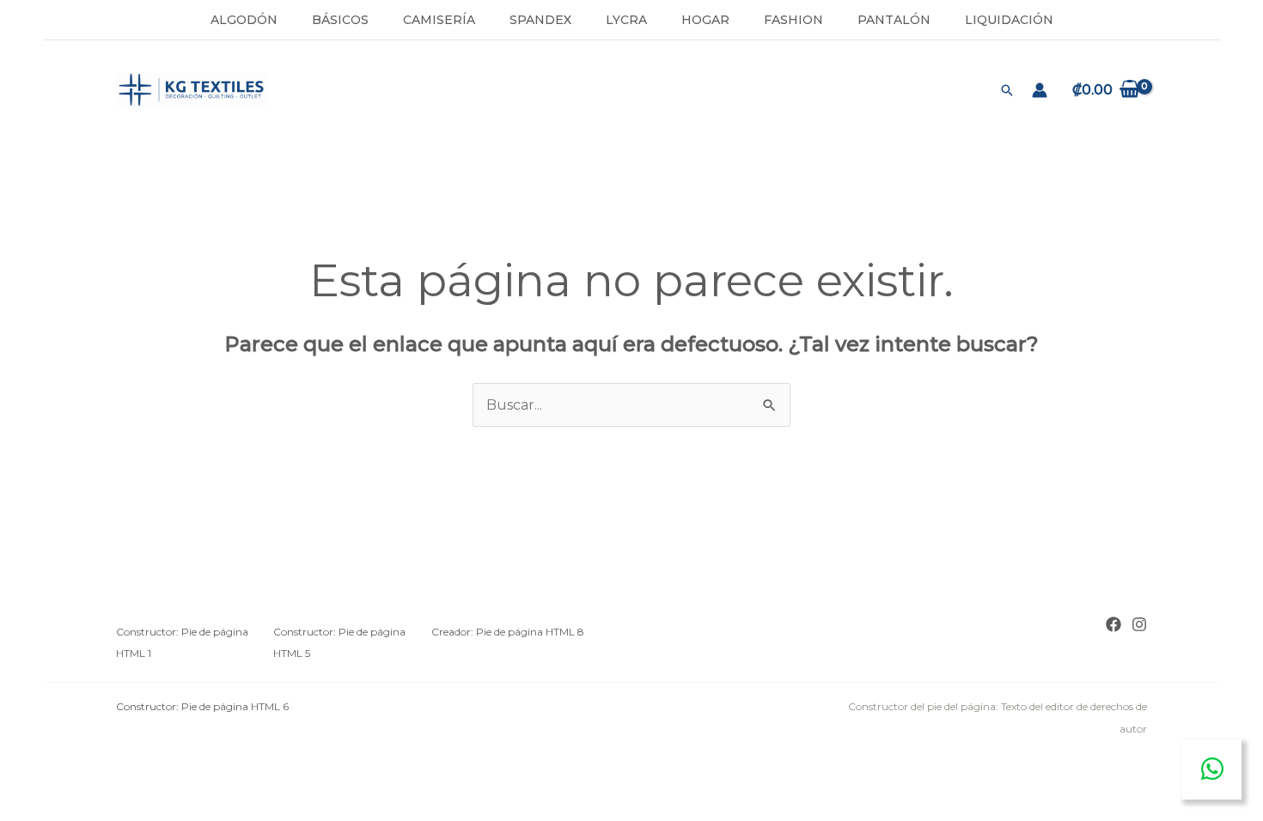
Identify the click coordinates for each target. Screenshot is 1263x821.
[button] (1007, 90)
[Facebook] (1113, 624)
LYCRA (626, 19)
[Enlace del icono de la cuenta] (1039, 90)
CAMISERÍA (439, 19)
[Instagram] (1139, 624)
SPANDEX (540, 19)
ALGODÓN (244, 19)
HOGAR (705, 19)
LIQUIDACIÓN (1009, 19)
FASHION (793, 19)
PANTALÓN (893, 19)
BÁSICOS (340, 19)
